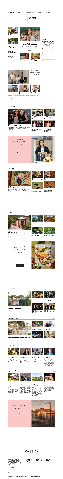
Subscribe (51, 24)
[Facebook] (8, 472)
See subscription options (36, 476)
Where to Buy (28, 462)
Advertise (47, 465)
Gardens (17, 24)
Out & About (27, 24)
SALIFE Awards (11, 24)
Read (20, 265)
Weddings (42, 24)
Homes (47, 24)
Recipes (38, 24)
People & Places (33, 24)
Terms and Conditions (30, 465)
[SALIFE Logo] (31, 18)
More (53, 168)
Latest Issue (21, 24)
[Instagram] (10, 472)
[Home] (13, 12)
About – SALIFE (39, 465)
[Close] (62, 475)
